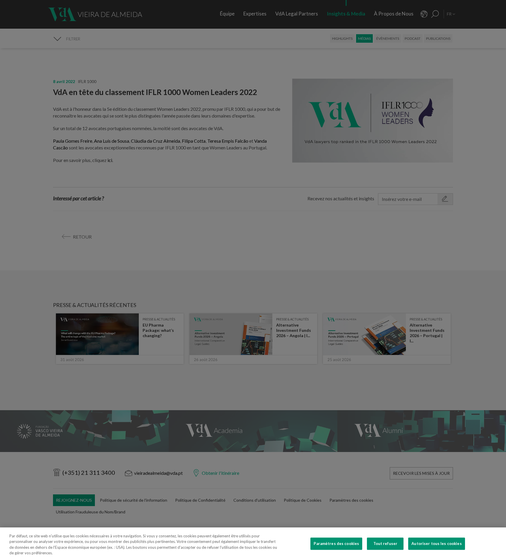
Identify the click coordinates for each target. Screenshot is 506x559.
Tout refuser (385, 543)
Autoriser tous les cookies (436, 543)
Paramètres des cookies (336, 543)
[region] (253, 543)
